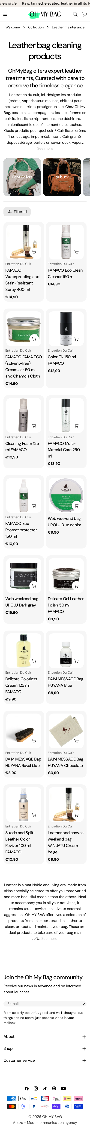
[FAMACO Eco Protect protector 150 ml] (23, 495)
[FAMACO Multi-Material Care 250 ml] (66, 415)
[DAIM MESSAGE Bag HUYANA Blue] (66, 650)
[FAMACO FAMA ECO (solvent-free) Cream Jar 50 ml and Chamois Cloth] (23, 328)
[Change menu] (5, 14)
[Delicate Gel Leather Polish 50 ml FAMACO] (66, 575)
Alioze (18, 1122)
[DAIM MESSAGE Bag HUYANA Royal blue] (23, 731)
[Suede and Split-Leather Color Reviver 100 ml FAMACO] (23, 804)
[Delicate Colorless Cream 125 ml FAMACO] (23, 650)
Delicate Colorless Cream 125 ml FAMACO (21, 685)
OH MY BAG (52, 1116)
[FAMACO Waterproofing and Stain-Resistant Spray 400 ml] (23, 242)
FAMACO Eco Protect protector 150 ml (21, 530)
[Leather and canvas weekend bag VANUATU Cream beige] (66, 804)
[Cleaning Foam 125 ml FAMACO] (23, 415)
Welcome (13, 27)
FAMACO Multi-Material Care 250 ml (64, 450)
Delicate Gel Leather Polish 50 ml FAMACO (66, 605)
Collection (36, 27)
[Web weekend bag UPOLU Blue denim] (66, 495)
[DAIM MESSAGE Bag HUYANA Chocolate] (66, 731)
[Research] (75, 14)
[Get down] (84, 1003)
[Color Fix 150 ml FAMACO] (66, 328)
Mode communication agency (52, 1122)
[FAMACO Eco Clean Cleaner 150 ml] (66, 242)
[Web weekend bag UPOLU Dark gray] (23, 575)
